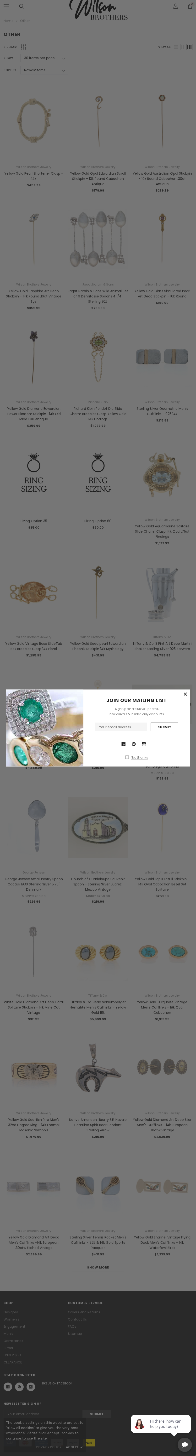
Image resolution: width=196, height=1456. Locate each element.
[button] (185, 694)
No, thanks (139, 757)
